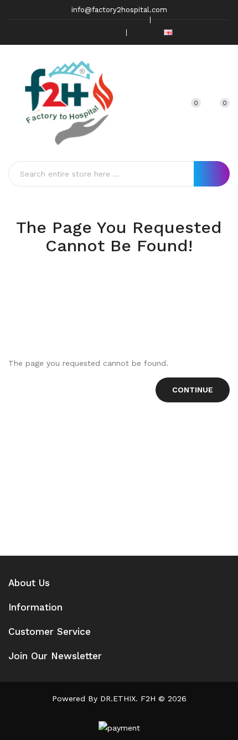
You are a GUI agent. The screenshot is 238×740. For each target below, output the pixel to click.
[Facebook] (59, 32)
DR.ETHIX (118, 698)
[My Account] (167, 103)
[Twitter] (76, 32)
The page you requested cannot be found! (131, 287)
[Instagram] (93, 32)
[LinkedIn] (110, 32)
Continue (192, 389)
